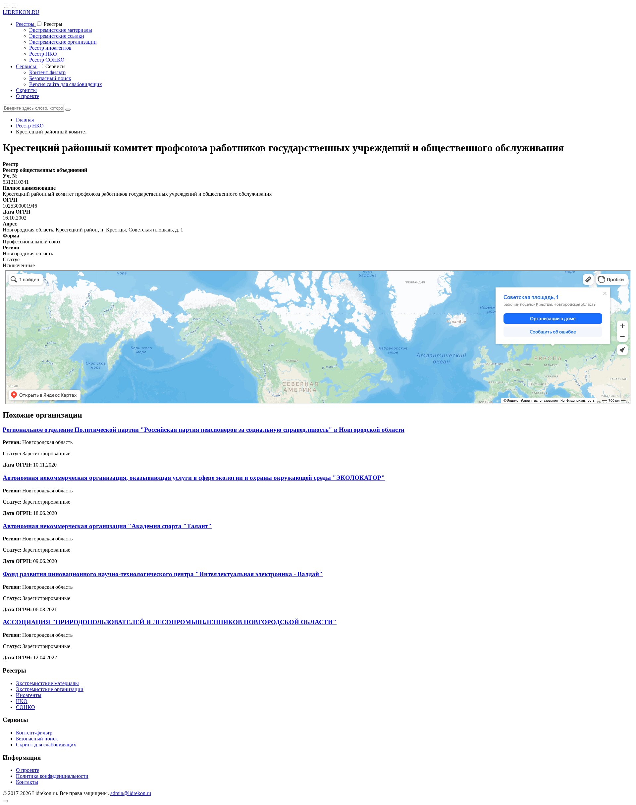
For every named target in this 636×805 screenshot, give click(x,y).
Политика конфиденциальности (52, 776)
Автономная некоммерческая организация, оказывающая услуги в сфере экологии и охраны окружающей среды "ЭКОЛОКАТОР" (194, 477)
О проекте (27, 96)
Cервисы (26, 66)
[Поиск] (68, 110)
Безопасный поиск (50, 78)
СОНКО (25, 707)
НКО (21, 701)
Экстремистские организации (63, 42)
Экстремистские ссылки (56, 36)
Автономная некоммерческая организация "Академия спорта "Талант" (107, 526)
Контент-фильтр (47, 72)
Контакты (27, 782)
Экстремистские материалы (60, 30)
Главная (25, 120)
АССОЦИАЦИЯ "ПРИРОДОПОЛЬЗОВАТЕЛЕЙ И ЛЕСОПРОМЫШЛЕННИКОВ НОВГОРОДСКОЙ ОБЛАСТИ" (170, 622)
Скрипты (26, 90)
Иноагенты (28, 695)
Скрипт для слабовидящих (46, 744)
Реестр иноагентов (50, 48)
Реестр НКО (43, 54)
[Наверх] (5, 801)
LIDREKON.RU (21, 12)
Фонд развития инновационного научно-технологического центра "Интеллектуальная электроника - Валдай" (163, 574)
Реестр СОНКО (47, 60)
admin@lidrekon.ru (130, 793)
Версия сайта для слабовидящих (65, 84)
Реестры (26, 24)
